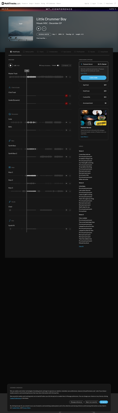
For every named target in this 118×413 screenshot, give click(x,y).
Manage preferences (76, 402)
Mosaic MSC (42, 23)
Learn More (84, 73)
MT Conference (50, 3)
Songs (30, 3)
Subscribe (94, 78)
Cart (101, 3)
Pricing (43, 3)
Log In (94, 3)
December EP (55, 23)
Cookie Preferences (15, 398)
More (58, 3)
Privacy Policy (26, 408)
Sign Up (87, 3)
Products (24, 3)
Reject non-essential (91, 402)
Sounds (37, 3)
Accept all (104, 402)
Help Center (109, 3)
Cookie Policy (16, 408)
